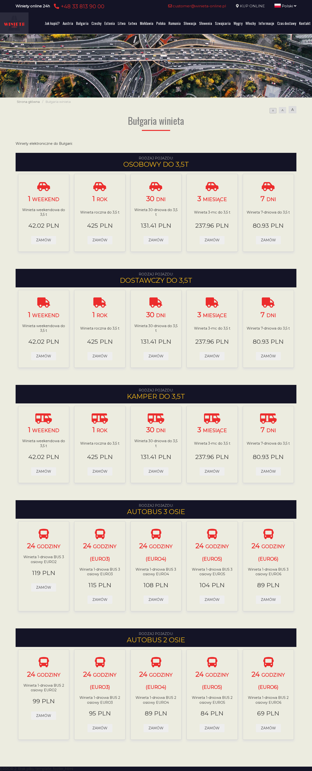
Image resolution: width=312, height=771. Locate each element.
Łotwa (132, 23)
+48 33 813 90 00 (81, 6)
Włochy (250, 23)
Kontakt (305, 23)
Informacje (266, 23)
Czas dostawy (286, 23)
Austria (68, 23)
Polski (287, 6)
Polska (161, 23)
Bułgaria (82, 23)
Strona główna (28, 102)
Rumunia (174, 23)
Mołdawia (146, 23)
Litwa (122, 23)
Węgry (238, 23)
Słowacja (190, 23)
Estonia (109, 23)
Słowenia (205, 23)
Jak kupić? (52, 23)
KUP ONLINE (252, 6)
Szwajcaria (223, 23)
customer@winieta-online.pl (199, 6)
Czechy (96, 23)
